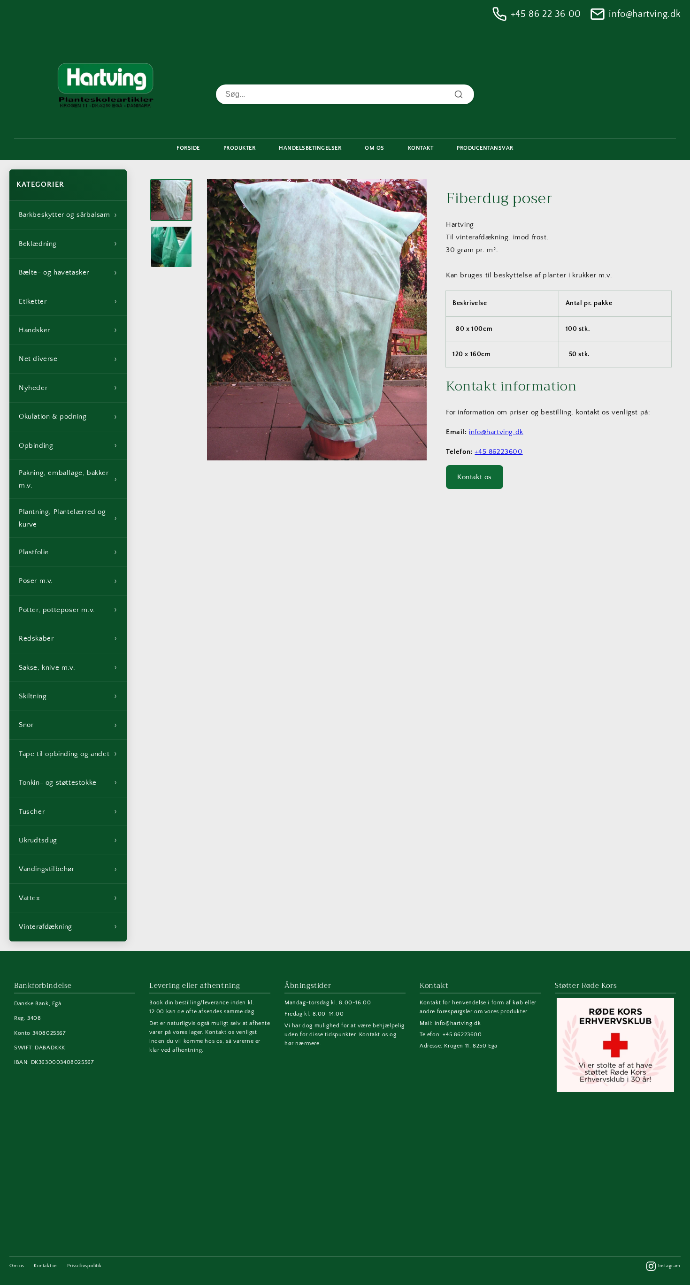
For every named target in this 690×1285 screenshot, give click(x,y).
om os (374, 148)
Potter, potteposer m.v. (68, 609)
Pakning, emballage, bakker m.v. (68, 479)
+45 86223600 (498, 452)
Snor (68, 725)
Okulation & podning (68, 416)
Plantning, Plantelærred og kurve (68, 518)
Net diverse (68, 359)
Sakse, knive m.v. (68, 667)
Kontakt (421, 148)
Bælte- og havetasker (68, 272)
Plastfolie (68, 552)
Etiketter (68, 301)
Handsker (68, 330)
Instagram (669, 1266)
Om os (16, 1266)
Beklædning (68, 243)
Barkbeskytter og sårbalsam (68, 215)
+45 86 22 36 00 (546, 14)
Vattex (68, 898)
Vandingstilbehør (68, 869)
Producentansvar (485, 148)
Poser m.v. (68, 581)
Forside (188, 148)
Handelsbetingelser (310, 148)
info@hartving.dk (645, 14)
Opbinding (68, 445)
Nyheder (68, 387)
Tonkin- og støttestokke (68, 782)
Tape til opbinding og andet (68, 753)
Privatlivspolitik (84, 1266)
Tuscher (68, 811)
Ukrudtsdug (68, 840)
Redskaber (68, 638)
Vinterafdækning (68, 926)
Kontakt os (474, 477)
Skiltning (68, 696)
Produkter (239, 148)
